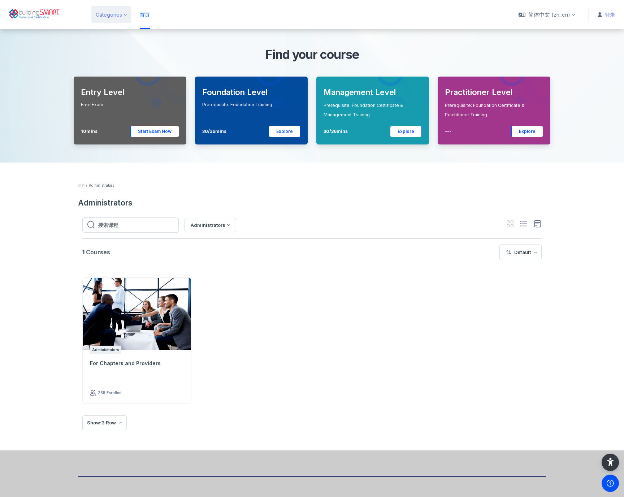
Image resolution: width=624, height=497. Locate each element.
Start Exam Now (155, 131)
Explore (284, 131)
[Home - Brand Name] (41, 14)
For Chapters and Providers (125, 363)
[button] (547, 14)
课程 (81, 185)
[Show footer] (610, 483)
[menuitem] (520, 252)
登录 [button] (610, 15)
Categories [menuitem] (109, 15)
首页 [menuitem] (145, 15)
